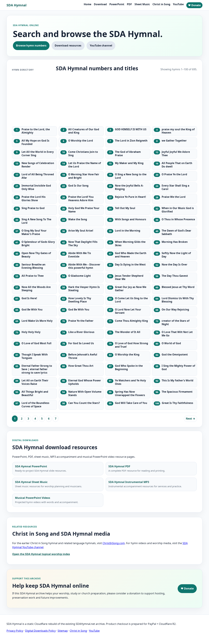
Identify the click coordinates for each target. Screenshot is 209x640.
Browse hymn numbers (31, 45)
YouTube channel (101, 45)
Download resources (68, 45)
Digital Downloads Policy (40, 630)
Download (100, 4)
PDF (129, 4)
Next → (190, 418)
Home (87, 4)
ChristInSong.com (114, 543)
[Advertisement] (104, 99)
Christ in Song (161, 4)
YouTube (178, 4)
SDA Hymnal (16, 5)
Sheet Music (142, 4)
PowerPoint (116, 4)
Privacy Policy (15, 630)
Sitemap (63, 630)
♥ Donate (194, 5)
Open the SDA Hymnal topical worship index (41, 554)
